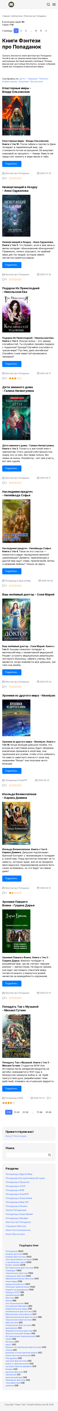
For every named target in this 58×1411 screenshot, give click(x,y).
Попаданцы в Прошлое (17, 1182)
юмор (8, 1339)
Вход (8, 1136)
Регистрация (20, 1136)
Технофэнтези (13, 1383)
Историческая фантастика (19, 1267)
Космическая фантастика (19, 1311)
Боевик (9, 1369)
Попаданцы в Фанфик (17, 1218)
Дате (22, 79)
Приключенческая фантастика (21, 1317)
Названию (33, 79)
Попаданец (11, 1358)
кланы (9, 1350)
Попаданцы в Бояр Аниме (19, 1198)
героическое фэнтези (17, 1273)
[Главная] (8, 4)
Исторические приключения (20, 1336)
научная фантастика (16, 1361)
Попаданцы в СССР (15, 1186)
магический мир (14, 1377)
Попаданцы (12, 1251)
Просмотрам (36, 81)
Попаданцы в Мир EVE (17, 1202)
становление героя (16, 1262)
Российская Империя (17, 1306)
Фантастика (12, 1322)
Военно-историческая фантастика (24, 1347)
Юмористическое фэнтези (19, 1331)
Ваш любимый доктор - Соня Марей (28, 594)
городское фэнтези (15, 1276)
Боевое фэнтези (14, 1254)
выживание (11, 1328)
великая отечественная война (21, 1352)
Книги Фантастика (15, 1234)
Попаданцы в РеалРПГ (16, 780)
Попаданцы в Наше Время (19, 1214)
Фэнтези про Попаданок (17, 173)
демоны (10, 1385)
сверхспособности (15, 1284)
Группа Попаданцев (16, 1210)
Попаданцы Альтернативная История (25, 1178)
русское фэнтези (14, 1372)
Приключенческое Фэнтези (20, 1278)
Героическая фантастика (19, 1320)
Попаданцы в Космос (16, 1206)
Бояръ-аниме (13, 1265)
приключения (13, 1295)
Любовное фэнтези (15, 1380)
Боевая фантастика (16, 1257)
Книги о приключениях (17, 1363)
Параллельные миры (16, 1309)
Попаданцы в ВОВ (14, 1098)
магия (9, 1300)
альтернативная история (19, 1259)
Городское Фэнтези (16, 1226)
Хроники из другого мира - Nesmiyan (28, 695)
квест (8, 1344)
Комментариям (9, 81)
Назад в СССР (13, 1292)
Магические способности (19, 1314)
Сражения (11, 1374)
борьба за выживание (17, 1289)
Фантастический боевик (18, 1333)
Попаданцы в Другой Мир (18, 581)
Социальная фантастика (18, 1325)
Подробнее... (12, 164)
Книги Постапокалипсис (18, 1230)
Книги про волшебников (18, 1355)
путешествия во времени (19, 1366)
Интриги (10, 1341)
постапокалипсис (15, 1303)
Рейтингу (43, 79)
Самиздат (11, 1270)
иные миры (11, 1281)
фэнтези (10, 1298)
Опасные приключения (18, 1287)
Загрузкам (24, 81)
